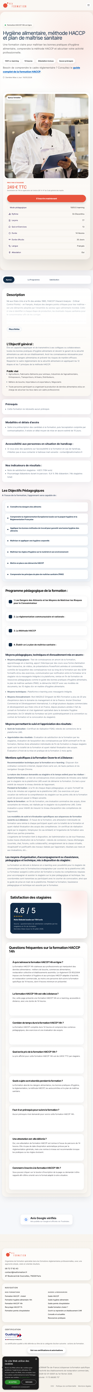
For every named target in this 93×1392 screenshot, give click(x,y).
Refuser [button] (29, 1382)
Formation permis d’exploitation (17, 1311)
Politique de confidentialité (66, 1386)
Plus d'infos (14, 329)
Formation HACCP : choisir (15, 1296)
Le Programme (33, 280)
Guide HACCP (53, 1296)
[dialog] (20, 1373)
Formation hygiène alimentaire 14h (18, 1300)
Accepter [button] (12, 1382)
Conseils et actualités (56, 1314)
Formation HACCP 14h (14, 1303)
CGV (52, 1386)
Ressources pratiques (57, 1318)
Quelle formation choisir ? (58, 1307)
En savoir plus (25, 1377)
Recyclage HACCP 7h (13, 1307)
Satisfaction (54, 280)
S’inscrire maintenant (46, 198)
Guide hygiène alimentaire (58, 1300)
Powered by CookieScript (21, 1387)
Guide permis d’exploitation (59, 1303)
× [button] (36, 1359)
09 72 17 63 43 (11, 1268)
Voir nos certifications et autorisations (46, 1350)
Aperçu (9, 280)
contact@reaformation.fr (16, 1272)
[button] (46, 601)
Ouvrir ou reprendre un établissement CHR (65, 1311)
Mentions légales (84, 1386)
